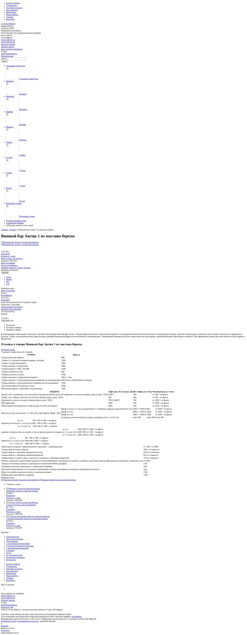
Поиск (4, 58)
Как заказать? (12, 10)
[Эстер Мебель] (8, 24)
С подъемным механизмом (18, 544)
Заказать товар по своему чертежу (16, 268)
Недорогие (11, 560)
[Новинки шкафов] (15, 223)
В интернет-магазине (15, 557)
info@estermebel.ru (9, 54)
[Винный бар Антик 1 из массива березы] (19, 242)
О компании (11, 5)
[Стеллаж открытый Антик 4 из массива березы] (126, 516)
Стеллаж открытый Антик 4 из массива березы (27, 519)
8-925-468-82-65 (8, 42)
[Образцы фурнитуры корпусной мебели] (20, 480)
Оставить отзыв (8, 350)
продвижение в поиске (28, 621)
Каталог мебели (13, 3)
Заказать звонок (8, 44)
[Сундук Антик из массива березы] (126, 502)
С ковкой (10, 550)
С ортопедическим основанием (20, 546)
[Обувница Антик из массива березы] (126, 489)
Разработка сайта (8, 621)
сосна (8, 277)
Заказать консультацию (11, 309)
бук (7, 282)
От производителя (14, 555)
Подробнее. (77, 616)
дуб (7, 284)
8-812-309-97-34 (8, 40)
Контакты (10, 19)
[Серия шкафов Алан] (16, 221)
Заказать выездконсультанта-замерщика (12, 48)
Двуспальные (12, 541)
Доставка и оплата (14, 8)
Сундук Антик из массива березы (21, 505)
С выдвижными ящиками (17, 548)
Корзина (4, 626)
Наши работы (12, 15)
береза (9, 279)
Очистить (5, 630)
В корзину (5, 254)
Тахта (8, 553)
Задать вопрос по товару (12, 307)
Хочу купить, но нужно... (12, 258)
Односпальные (12, 537)
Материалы (11, 12)
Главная (4, 230)
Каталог (13, 230)
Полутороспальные (14, 539)
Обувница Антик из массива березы (22, 491)
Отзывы (9, 17)
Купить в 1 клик (8, 256)
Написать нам (7, 56)
